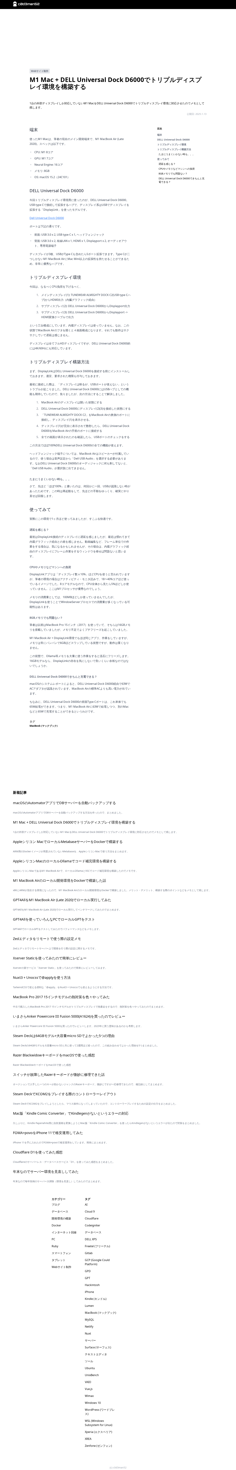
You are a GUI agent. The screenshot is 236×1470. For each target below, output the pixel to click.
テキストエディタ (96, 1354)
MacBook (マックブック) (44, 725)
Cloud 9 (90, 1211)
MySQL (89, 1320)
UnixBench (92, 1375)
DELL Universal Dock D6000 (173, 139)
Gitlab (89, 1253)
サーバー (90, 1340)
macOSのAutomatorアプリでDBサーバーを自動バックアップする (64, 802)
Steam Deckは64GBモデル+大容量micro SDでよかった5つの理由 (64, 1035)
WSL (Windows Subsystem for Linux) (98, 1423)
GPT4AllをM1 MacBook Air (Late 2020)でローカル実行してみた (62, 900)
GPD (88, 1271)
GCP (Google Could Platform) (97, 1262)
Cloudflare (91, 1218)
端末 (159, 134)
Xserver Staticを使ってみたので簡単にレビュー (50, 958)
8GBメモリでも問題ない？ (173, 173)
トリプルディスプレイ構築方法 (174, 149)
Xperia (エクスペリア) (98, 1432)
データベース (60, 1211)
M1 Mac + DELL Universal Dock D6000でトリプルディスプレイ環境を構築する (74, 822)
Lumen (89, 1306)
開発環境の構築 (61, 1218)
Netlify (89, 1326)
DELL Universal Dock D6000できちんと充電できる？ (63, 677)
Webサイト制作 (39, 71)
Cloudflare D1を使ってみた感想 (38, 1152)
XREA (88, 1439)
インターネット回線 (64, 1232)
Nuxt (88, 1333)
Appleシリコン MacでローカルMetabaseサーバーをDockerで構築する (68, 841)
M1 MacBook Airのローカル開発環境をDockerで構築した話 (59, 880)
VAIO (88, 1382)
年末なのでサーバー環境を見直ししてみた (46, 1171)
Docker (56, 1225)
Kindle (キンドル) (95, 1299)
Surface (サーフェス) (98, 1347)
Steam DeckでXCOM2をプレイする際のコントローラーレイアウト (65, 1094)
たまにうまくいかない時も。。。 (177, 154)
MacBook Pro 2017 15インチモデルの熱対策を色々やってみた (61, 997)
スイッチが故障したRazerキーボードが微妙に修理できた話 (59, 1074)
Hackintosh (92, 1285)
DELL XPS (91, 1239)
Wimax (89, 1396)
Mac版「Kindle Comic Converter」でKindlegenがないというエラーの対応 (71, 1113)
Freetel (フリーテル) (97, 1246)
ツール (89, 1361)
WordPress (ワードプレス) (100, 1412)
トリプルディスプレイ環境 (171, 144)
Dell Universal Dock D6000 (47, 218)
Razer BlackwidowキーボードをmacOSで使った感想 (54, 1055)
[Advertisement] (118, 39)
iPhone (89, 1292)
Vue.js (89, 1389)
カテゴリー (58, 1199)
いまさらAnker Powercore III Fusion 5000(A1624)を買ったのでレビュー (69, 1016)
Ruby (55, 1246)
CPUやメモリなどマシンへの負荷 (177, 168)
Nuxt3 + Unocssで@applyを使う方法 (42, 977)
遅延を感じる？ (167, 163)
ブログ (56, 1204)
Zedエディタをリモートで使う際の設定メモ (47, 938)
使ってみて (163, 159)
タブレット (58, 1260)
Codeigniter (92, 1225)
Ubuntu (90, 1368)
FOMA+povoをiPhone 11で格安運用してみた (48, 1132)
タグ (87, 1199)
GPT (87, 1278)
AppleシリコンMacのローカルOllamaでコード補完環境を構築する (64, 861)
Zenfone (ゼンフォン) (98, 1446)
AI (86, 1204)
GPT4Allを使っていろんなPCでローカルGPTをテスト (54, 919)
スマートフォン (61, 1253)
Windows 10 (93, 1403)
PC (53, 1239)
